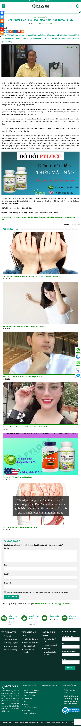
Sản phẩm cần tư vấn (69, 651)
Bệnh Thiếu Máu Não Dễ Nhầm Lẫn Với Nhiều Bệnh (20, 527)
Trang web (7, 583)
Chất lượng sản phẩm (11, 643)
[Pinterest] (19, 31)
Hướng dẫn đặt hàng (31, 639)
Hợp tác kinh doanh (50, 645)
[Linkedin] (15, 31)
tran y (50, 23)
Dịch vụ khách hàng (10, 650)
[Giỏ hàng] (77, 6)
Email (6, 574)
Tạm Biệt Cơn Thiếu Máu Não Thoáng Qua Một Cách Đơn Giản (24, 326)
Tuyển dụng (48, 648)
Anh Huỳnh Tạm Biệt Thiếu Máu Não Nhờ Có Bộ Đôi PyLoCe (23, 377)
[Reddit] (11, 31)
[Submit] (79, 12)
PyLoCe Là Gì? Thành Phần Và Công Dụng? (17, 477)
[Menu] (3, 6)
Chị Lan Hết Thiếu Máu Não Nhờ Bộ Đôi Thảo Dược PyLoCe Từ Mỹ (25, 427)
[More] (22, 31)
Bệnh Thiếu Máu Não (40, 17)
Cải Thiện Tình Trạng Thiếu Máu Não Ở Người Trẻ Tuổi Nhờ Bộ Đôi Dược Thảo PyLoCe (32, 276)
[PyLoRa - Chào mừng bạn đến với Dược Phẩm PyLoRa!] (41, 6)
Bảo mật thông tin (30, 646)
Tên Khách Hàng (67, 636)
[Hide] (1, 36)
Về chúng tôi (8, 636)
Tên (6, 565)
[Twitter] (7, 31)
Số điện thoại (66, 644)
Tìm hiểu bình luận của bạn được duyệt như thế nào (52, 604)
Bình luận (7, 548)
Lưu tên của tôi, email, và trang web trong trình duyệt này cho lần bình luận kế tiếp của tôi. (37, 592)
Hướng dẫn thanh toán (31, 642)
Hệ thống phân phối (10, 646)
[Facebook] (2, 13)
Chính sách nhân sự (10, 639)
